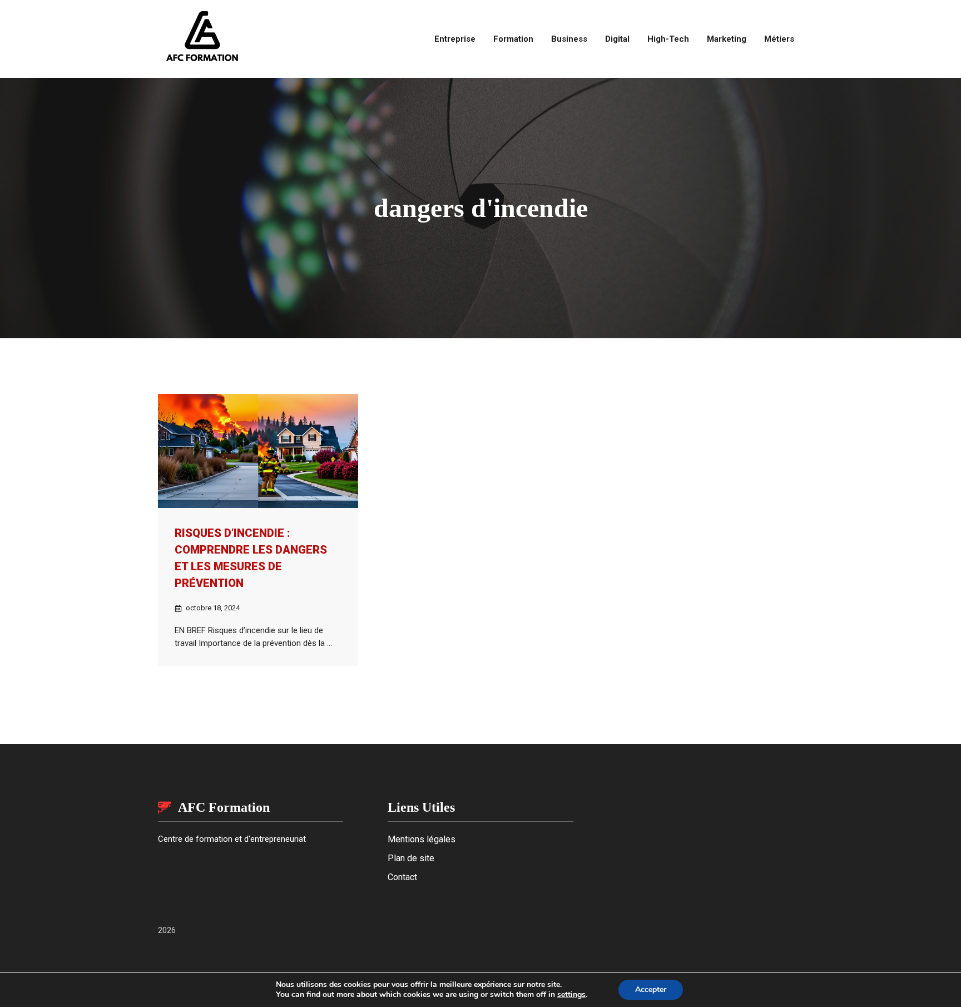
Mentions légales (421, 839)
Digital (617, 39)
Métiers (779, 39)
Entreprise (454, 39)
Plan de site (411, 858)
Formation (513, 39)
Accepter (650, 989)
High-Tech (668, 39)
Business (569, 39)
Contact (402, 877)
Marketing (726, 39)
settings (571, 995)
